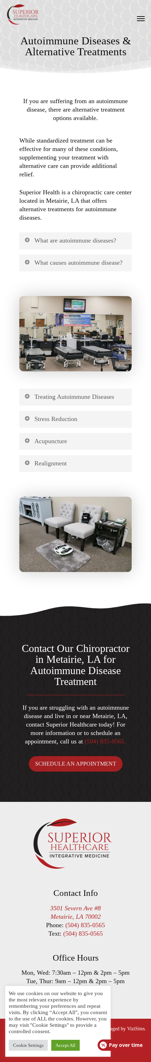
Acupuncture (50, 441)
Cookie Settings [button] (28, 1045)
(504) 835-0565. (105, 741)
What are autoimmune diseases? (75, 240)
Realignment (50, 463)
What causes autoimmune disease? (78, 262)
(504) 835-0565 (85, 925)
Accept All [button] (65, 1045)
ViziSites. (136, 1028)
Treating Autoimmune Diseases (74, 396)
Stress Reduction (55, 418)
